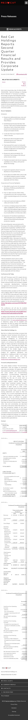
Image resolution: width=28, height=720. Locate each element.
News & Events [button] (15, 29)
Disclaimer (14, 708)
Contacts (5, 688)
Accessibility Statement (14, 715)
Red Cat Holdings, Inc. (11, 701)
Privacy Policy (14, 704)
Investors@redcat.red (11, 430)
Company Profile (8, 684)
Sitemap (5, 696)
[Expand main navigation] (26, 2)
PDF (25, 83)
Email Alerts (7, 681)
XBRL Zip (24, 85)
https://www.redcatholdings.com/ (10, 359)
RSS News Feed (7, 692)
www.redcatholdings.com (19, 320)
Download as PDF (22, 74)
